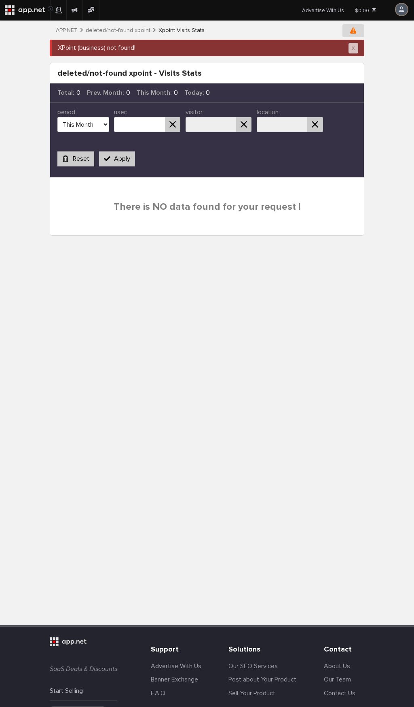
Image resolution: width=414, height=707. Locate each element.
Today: (194, 93)
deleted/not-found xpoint (118, 30)
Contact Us (339, 693)
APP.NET (67, 30)
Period (66, 112)
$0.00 (362, 11)
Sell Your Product (251, 693)
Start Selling (66, 691)
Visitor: (195, 112)
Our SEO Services (253, 666)
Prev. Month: (105, 93)
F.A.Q (158, 693)
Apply (122, 159)
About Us (337, 666)
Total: (65, 93)
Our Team (337, 679)
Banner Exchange (174, 679)
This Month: (154, 93)
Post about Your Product (262, 679)
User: (120, 112)
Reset (81, 159)
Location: (268, 112)
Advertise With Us (323, 10)
